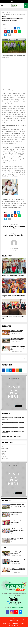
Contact (4, 623)
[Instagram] (12, 612)
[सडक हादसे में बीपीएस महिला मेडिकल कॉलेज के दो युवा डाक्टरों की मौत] (6, 340)
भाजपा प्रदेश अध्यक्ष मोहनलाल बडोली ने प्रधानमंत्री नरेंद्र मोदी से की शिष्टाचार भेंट (17, 570)
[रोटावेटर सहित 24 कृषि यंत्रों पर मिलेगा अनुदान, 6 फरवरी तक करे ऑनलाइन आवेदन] (6, 348)
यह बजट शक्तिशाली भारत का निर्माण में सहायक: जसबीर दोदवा (17, 560)
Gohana (4, 16)
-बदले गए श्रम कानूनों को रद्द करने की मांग (14, 235)
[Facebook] (7, 612)
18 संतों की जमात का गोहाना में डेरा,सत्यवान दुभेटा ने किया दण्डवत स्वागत (16, 530)
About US (9, 623)
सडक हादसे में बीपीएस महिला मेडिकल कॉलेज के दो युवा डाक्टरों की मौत (17, 339)
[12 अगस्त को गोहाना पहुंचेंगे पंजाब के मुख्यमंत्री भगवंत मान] (6, 553)
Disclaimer (22, 623)
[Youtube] (16, 612)
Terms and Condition (13, 625)
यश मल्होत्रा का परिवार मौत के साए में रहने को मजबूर (12, 436)
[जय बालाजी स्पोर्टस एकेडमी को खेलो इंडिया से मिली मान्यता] (6, 522)
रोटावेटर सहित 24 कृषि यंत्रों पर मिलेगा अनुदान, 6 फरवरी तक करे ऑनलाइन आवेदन (17, 348)
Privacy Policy (15, 623)
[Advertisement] (14, 74)
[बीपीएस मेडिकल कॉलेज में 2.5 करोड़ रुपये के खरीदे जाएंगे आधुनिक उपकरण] (6, 506)
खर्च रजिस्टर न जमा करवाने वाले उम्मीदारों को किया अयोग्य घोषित (16, 331)
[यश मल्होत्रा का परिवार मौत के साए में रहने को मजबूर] (6, 540)
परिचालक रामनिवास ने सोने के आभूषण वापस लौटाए (14, 227)
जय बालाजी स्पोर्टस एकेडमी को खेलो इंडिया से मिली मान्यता (13, 427)
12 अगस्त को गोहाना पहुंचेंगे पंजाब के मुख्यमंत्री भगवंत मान (17, 552)
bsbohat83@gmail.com (17, 607)
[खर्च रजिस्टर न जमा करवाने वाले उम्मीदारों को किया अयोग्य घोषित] (6, 332)
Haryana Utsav (7, 23)
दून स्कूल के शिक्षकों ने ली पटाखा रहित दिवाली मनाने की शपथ (13, 317)
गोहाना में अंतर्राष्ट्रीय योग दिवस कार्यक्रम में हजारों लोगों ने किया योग (17, 513)
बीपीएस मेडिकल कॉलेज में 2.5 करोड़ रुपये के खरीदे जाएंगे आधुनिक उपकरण (17, 505)
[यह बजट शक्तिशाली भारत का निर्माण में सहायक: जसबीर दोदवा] (6, 561)
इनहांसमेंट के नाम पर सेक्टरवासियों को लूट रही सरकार (13, 276)
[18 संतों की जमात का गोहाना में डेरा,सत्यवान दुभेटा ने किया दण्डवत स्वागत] (6, 530)
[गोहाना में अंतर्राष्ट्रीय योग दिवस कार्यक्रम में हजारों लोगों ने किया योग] (6, 514)
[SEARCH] (24, 358)
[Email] (20, 612)
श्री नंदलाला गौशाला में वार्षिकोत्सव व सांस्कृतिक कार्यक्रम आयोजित (13, 296)
